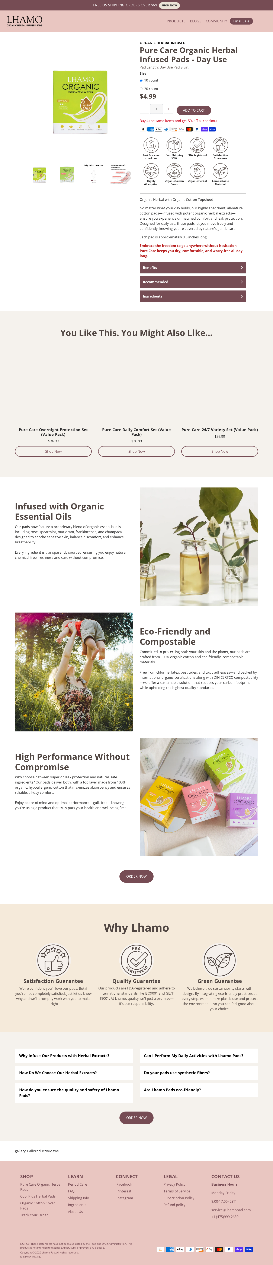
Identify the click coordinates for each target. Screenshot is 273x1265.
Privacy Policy (174, 1184)
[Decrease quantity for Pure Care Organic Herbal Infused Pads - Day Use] (144, 109)
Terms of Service (177, 1191)
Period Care (77, 1184)
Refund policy (174, 1204)
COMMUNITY (216, 21)
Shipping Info (78, 1198)
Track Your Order (34, 1215)
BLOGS (196, 21)
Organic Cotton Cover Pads (37, 1206)
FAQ (71, 1191)
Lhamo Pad (48, 1252)
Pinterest (124, 1191)
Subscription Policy (179, 1198)
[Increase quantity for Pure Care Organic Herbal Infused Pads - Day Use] (168, 109)
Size (143, 73)
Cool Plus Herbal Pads (38, 1196)
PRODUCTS (176, 21)
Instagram (125, 1198)
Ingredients (77, 1204)
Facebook (124, 1184)
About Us (75, 1211)
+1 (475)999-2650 (224, 1216)
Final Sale (241, 21)
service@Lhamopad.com (231, 1210)
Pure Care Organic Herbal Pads (40, 1187)
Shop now (169, 5)
